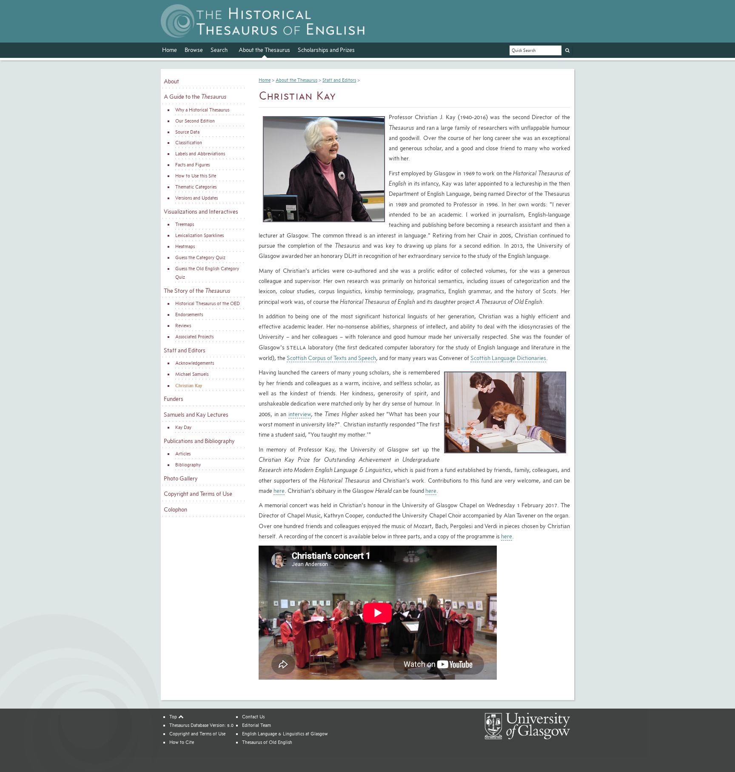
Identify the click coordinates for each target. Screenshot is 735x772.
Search (219, 50)
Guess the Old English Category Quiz (207, 273)
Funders (173, 399)
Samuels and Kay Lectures (196, 414)
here (279, 491)
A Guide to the (195, 96)
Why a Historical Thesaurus (202, 110)
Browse (194, 50)
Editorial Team (256, 725)
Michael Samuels (191, 374)
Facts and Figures (192, 165)
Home (169, 50)
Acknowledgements (194, 363)
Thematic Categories (196, 187)
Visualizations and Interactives (201, 211)
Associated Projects (194, 337)
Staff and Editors (184, 350)
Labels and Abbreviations (200, 154)
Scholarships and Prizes (326, 50)
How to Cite (181, 742)
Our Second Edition (195, 121)
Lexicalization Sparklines (199, 235)
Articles (183, 454)
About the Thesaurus (264, 50)
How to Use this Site (195, 176)
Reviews (183, 326)
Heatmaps (185, 246)
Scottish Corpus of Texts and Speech (331, 358)
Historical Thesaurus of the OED (207, 303)
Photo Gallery (181, 478)
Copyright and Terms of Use (198, 494)
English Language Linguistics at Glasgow (285, 734)
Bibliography (188, 465)
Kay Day (183, 427)
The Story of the (197, 291)
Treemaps (184, 224)
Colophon (175, 509)
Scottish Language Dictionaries (508, 358)
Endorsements (189, 314)
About (171, 81)
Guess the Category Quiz (200, 257)
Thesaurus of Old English (267, 742)
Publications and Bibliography (199, 441)
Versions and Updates (196, 198)
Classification (188, 143)
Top (173, 717)
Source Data (187, 132)
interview (299, 414)
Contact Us (253, 717)
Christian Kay (188, 385)
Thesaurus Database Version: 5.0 (201, 725)
